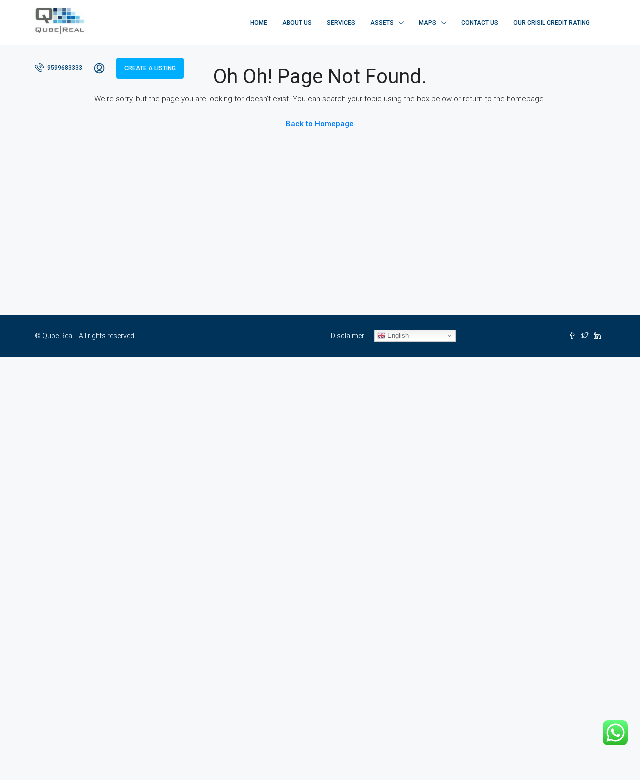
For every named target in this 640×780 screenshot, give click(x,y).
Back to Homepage (320, 123)
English (397, 335)
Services (341, 22)
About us (297, 22)
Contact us (480, 22)
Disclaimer (347, 336)
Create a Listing (150, 68)
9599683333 (64, 67)
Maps (427, 22)
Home (259, 22)
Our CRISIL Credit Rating (552, 22)
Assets (382, 22)
